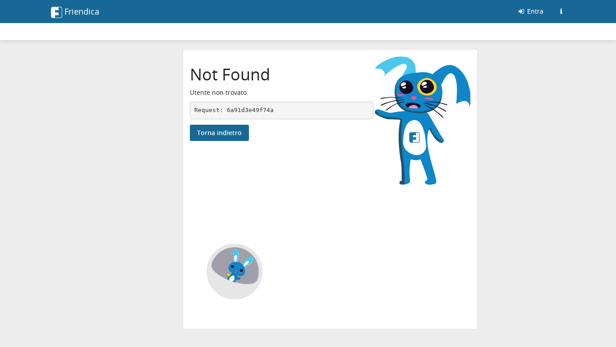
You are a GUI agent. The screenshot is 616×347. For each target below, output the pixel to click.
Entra (534, 11)
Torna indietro (219, 132)
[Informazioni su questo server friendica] (561, 11)
